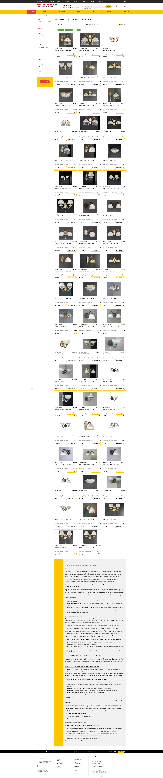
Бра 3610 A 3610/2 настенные (63, 381)
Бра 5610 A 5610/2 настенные (111, 160)
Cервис (76, 757)
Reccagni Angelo (43, 66)
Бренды (92, 1)
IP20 (41, 59)
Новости (76, 769)
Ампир (41, 35)
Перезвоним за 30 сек (88, 4)
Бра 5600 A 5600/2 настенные (63, 188)
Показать (43, 81)
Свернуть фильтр (60, 24)
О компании (60, 757)
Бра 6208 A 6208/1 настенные (87, 77)
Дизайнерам (84, 1)
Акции (58, 766)
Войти (124, 1)
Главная (39, 16)
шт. (112, 751)
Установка (75, 1)
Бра (47, 16)
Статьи (75, 770)
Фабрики (59, 760)
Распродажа (59, 763)
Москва (68, 4)
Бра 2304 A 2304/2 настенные (87, 298)
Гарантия (51, 1)
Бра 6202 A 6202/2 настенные (87, 105)
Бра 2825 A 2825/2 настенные (63, 519)
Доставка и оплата (41, 1)
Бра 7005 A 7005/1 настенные (63, 271)
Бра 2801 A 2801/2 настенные (63, 437)
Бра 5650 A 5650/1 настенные (87, 160)
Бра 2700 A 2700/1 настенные (111, 464)
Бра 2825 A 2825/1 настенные (63, 409)
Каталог (33, 11)
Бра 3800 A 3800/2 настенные (111, 326)
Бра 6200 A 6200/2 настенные (63, 133)
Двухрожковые (68, 30)
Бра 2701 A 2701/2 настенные (87, 464)
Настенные (60, 30)
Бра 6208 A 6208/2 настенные (111, 77)
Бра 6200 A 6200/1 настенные (111, 105)
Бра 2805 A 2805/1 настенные (111, 409)
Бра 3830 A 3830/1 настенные (111, 298)
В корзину (70, 56)
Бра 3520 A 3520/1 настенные (87, 519)
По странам (59, 762)
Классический (42, 40)
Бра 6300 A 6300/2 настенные (87, 50)
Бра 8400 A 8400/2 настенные (111, 243)
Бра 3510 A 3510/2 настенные (111, 381)
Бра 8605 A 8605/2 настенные (63, 243)
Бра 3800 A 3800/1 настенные (87, 326)
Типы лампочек (77, 771)
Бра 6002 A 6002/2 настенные (111, 133)
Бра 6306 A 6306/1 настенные (63, 50)
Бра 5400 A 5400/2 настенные (63, 216)
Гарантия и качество (78, 762)
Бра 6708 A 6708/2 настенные (111, 519)
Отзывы (67, 1)
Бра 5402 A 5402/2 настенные (111, 188)
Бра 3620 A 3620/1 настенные (63, 354)
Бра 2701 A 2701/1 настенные (63, 464)
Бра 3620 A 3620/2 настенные (87, 354)
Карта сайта (59, 767)
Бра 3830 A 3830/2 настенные (63, 326)
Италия (41, 73)
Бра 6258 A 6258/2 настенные (111, 50)
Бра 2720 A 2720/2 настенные (111, 437)
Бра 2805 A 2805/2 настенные (111, 492)
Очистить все (121, 27)
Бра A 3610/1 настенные (110, 354)
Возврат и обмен (77, 763)
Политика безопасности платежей (98, 766)
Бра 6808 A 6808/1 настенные (87, 271)
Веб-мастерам (77, 764)
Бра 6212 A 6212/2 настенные (63, 105)
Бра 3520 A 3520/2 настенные (87, 381)
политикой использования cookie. (99, 772)
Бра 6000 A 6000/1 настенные (63, 160)
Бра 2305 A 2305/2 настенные (87, 492)
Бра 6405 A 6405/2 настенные (87, 547)
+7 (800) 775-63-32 (70, 6)
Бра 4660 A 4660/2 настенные (63, 298)
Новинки (59, 764)
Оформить (121, 751)
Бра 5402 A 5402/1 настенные (87, 188)
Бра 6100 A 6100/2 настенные (87, 133)
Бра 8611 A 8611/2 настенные (111, 216)
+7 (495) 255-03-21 (70, 7)
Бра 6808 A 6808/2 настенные (111, 271)
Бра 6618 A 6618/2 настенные (63, 547)
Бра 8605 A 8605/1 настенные (87, 243)
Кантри (41, 37)
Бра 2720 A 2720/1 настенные (87, 437)
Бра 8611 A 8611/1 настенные (87, 216)
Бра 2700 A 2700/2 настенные (63, 492)
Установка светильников (79, 760)
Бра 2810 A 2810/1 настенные (87, 409)
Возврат (59, 1)
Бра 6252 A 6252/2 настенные (63, 77)
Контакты (100, 1)
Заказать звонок (52, 751)
